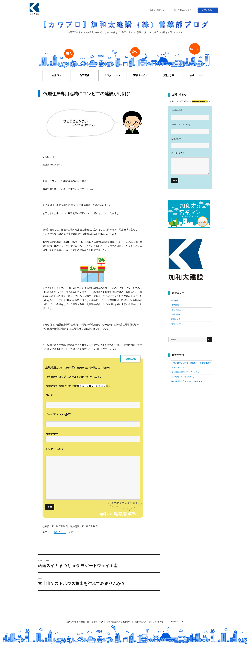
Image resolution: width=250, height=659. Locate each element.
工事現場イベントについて (182, 376)
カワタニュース (112, 75)
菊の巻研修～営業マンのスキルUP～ (186, 381)
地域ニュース (196, 75)
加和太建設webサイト (183, 10)
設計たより (168, 75)
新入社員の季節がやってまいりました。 (188, 372)
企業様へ (56, 75)
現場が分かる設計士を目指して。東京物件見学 (191, 363)
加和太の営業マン (156, 10)
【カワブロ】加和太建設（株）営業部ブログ (125, 24)
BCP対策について (179, 367)
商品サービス (140, 75)
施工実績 (84, 75)
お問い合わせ (208, 10)
